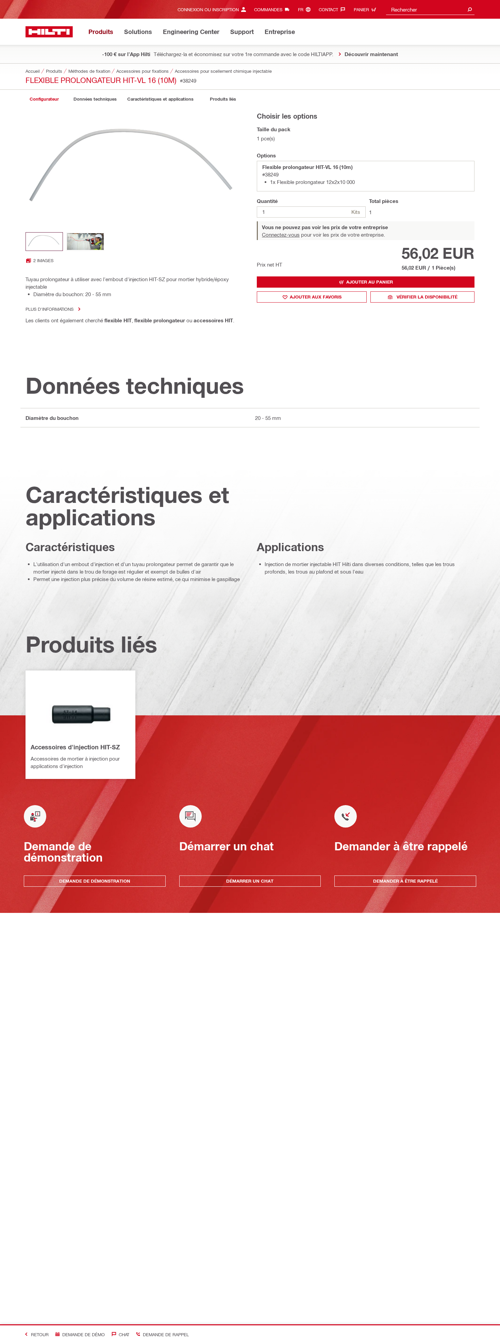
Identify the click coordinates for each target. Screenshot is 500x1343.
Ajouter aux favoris (315, 297)
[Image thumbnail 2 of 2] (85, 241)
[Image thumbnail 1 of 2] (44, 241)
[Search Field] (470, 9)
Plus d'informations (49, 308)
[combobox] (430, 9)
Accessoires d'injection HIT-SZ (75, 747)
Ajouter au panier (369, 282)
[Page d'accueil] (49, 31)
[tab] (44, 99)
